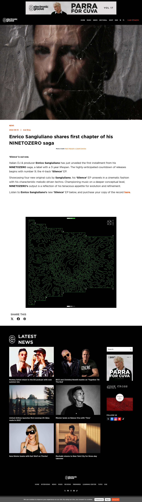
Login (130, 20)
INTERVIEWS (45, 484)
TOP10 (100, 484)
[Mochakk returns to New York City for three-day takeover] (78, 438)
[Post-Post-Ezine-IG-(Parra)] (120, 380)
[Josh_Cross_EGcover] (120, 410)
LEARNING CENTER (89, 484)
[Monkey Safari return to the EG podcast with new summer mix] (31, 362)
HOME (37, 484)
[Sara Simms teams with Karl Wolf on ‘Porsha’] (31, 438)
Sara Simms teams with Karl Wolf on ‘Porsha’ (28, 456)
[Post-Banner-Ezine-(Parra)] (71, 14)
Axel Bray (27, 130)
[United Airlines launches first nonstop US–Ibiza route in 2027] (31, 400)
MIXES (60, 484)
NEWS (11, 126)
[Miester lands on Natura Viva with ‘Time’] (78, 400)
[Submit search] (130, 349)
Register (136, 20)
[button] (123, 20)
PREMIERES (77, 484)
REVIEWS (67, 484)
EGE (105, 484)
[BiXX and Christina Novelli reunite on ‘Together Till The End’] (78, 362)
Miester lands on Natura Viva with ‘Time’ (73, 418)
